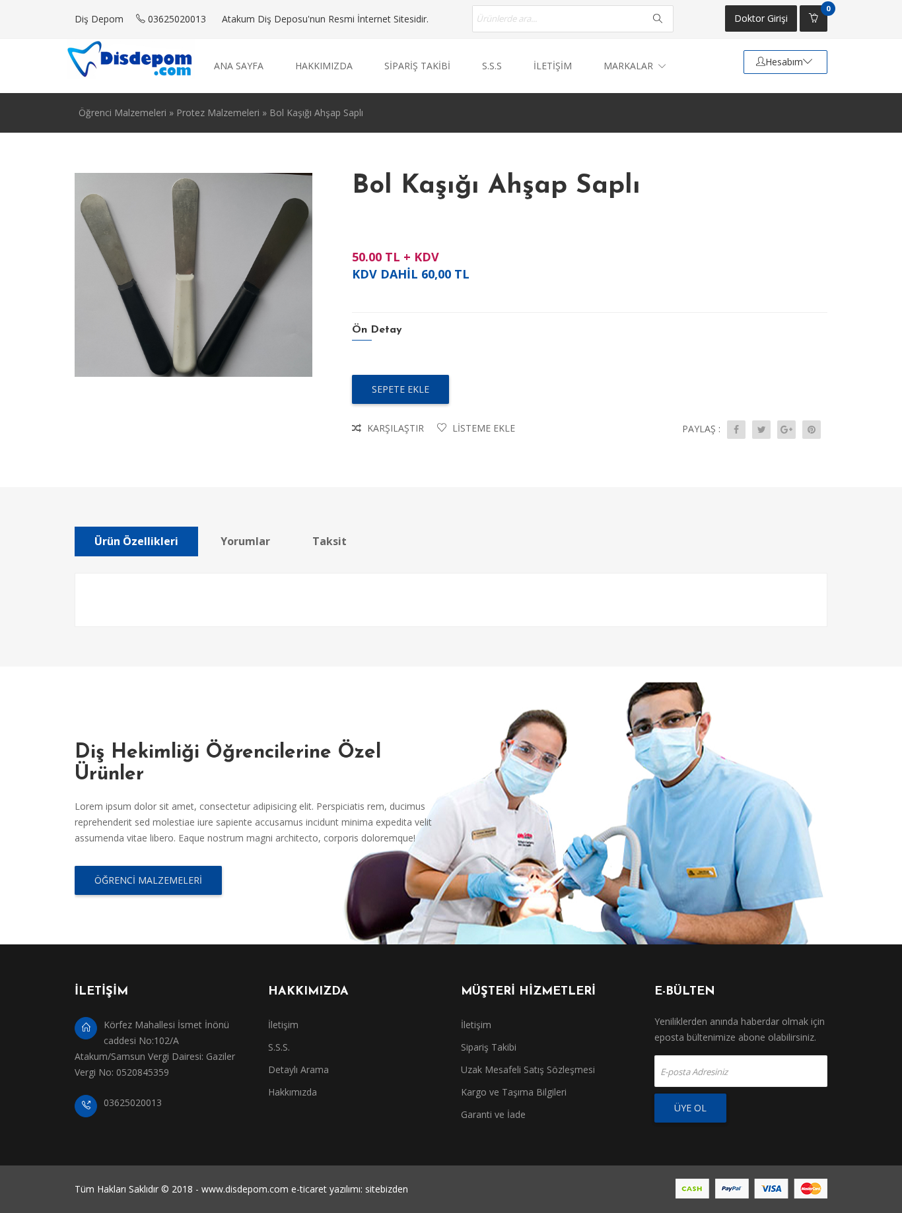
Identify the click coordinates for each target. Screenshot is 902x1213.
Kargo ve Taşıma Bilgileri (514, 1092)
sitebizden (386, 1189)
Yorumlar (245, 541)
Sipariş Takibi (488, 1047)
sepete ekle (400, 389)
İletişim (283, 1024)
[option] (193, 275)
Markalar (630, 65)
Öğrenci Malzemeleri (122, 112)
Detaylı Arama (298, 1069)
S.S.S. (279, 1047)
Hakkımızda (292, 1092)
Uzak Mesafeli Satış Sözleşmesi (528, 1069)
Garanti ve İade (493, 1114)
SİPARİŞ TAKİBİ (417, 65)
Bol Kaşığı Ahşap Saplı (316, 112)
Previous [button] (64, 377)
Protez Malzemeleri (218, 112)
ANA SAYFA (238, 65)
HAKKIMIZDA (324, 65)
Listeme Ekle (482, 428)
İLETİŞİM (553, 65)
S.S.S (492, 65)
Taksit (329, 541)
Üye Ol (690, 1107)
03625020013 (175, 19)
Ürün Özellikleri (136, 541)
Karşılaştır (394, 428)
